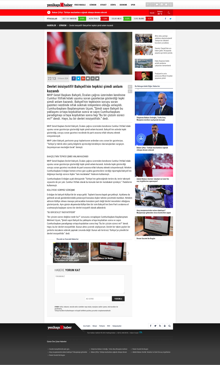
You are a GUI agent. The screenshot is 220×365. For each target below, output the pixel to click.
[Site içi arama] (171, 4)
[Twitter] (78, 78)
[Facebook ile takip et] (165, 19)
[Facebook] (74, 78)
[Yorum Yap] (97, 78)
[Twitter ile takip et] (170, 19)
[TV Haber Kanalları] (152, 4)
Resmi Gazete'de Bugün (140, 349)
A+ (130, 87)
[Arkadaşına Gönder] (88, 78)
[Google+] (83, 78)
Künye (95, 326)
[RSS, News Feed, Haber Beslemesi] (160, 325)
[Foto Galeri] (161, 4)
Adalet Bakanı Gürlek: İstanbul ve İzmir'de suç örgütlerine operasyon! (150, 352)
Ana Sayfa (86, 326)
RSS (108, 326)
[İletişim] (166, 4)
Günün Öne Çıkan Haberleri (56, 341)
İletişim (102, 326)
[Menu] (148, 4)
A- (130, 91)
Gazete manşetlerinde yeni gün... (59, 349)
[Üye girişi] (164, 325)
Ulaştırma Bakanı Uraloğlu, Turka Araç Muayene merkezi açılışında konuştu (108, 349)
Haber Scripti (134, 333)
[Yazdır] (93, 78)
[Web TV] (157, 4)
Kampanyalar (117, 326)
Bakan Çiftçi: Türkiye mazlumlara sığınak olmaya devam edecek (79, 12)
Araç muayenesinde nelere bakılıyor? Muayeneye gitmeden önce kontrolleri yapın (67, 352)
